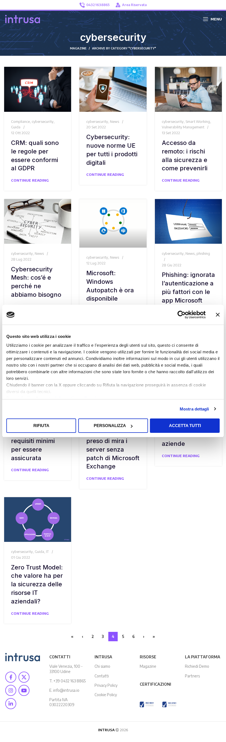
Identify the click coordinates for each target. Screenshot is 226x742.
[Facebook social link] (10, 677)
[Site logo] (22, 18)
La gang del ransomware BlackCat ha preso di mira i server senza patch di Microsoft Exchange (112, 441)
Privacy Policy (106, 685)
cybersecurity (42, 121)
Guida (15, 127)
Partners (192, 676)
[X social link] (23, 677)
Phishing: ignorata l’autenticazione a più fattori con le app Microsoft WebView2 (188, 291)
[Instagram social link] (10, 690)
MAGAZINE (78, 48)
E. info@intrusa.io (64, 690)
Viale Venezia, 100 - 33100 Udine (66, 669)
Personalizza (110, 425)
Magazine (148, 666)
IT (47, 551)
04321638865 (98, 5)
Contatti (102, 676)
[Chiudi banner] (218, 314)
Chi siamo (102, 666)
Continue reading (30, 180)
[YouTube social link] (23, 690)
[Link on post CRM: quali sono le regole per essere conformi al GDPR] (37, 89)
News (114, 121)
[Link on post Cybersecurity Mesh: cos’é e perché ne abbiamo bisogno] (37, 221)
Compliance (20, 121)
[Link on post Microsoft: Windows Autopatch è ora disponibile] (112, 223)
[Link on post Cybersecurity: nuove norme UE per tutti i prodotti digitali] (112, 89)
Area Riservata (134, 5)
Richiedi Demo (197, 666)
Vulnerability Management (183, 127)
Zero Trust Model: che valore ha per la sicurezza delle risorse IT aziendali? (37, 584)
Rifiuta (41, 425)
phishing (203, 253)
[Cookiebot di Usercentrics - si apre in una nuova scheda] (181, 315)
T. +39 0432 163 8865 (67, 681)
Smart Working (197, 121)
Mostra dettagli (194, 409)
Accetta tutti (185, 425)
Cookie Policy (106, 694)
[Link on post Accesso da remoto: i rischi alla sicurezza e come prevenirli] (188, 89)
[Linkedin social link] (10, 703)
